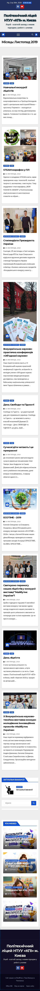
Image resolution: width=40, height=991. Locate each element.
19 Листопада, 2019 (13, 454)
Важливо (9, 887)
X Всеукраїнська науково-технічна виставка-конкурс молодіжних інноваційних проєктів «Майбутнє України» (19, 723)
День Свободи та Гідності (18, 404)
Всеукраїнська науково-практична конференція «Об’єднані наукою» (18, 352)
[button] (32, 34)
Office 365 (9, 986)
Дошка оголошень (12, 836)
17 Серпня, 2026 (13, 870)
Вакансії (19, 787)
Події (11, 83)
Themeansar (20, 981)
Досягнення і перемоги (11, 236)
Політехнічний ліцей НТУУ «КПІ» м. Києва (20, 951)
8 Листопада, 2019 (12, 599)
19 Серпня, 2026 (13, 845)
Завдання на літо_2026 (20, 890)
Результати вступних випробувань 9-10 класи (19, 914)
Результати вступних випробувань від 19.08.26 (19, 841)
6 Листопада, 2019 (12, 662)
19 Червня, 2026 (13, 894)
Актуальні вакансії (24, 790)
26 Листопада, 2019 (13, 95)
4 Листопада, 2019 (12, 734)
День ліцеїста (11, 657)
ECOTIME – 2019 (12, 517)
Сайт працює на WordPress (14, 978)
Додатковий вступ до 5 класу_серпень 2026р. (19, 866)
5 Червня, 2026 (13, 918)
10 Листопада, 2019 (13, 521)
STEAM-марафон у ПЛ (16, 169)
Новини (6, 83)
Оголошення (23, 836)
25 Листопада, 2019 (13, 248)
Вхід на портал (19, 986)
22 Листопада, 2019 (13, 409)
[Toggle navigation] (18, 34)
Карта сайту (30, 986)
